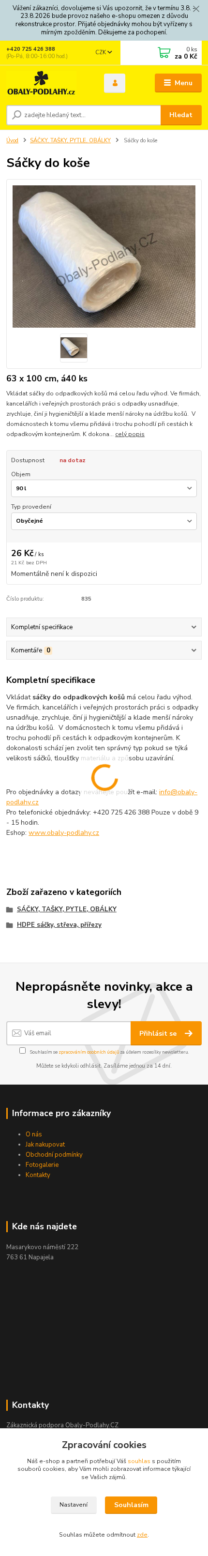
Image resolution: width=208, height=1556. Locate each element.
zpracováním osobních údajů (89, 1052)
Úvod (12, 140)
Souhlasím (131, 1505)
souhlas (139, 1461)
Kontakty (38, 1175)
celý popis (130, 434)
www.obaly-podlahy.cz (64, 832)
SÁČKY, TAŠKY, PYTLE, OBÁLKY (70, 140)
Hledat (181, 115)
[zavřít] (196, 9)
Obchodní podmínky (54, 1154)
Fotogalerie (42, 1165)
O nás (34, 1134)
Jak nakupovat (45, 1144)
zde (142, 1535)
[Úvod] (47, 83)
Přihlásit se (158, 1033)
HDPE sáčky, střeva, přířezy (59, 925)
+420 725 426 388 (30, 49)
